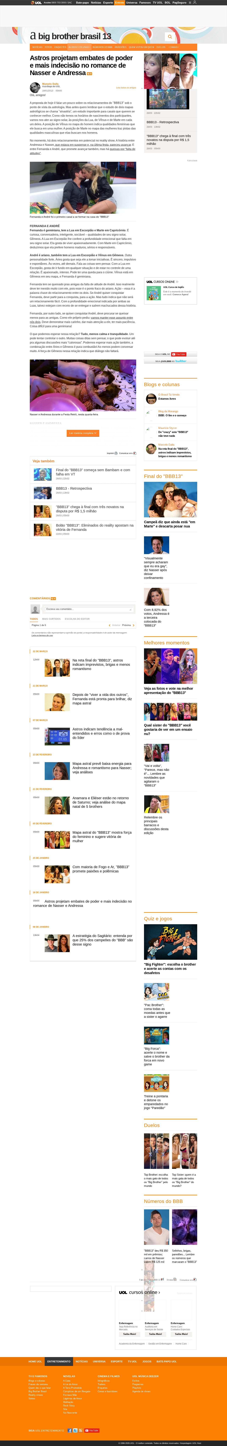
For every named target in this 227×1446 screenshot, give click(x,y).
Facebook (70, 1430)
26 (91, 74)
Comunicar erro (126, 453)
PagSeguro (179, 2)
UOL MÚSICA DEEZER (145, 1376)
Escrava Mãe (70, 1395)
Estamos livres (167, 398)
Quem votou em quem (141, 47)
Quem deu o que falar (40, 1388)
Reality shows (36, 1395)
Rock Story (69, 1405)
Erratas (170, 1280)
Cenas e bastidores (108, 1391)
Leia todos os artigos (126, 87)
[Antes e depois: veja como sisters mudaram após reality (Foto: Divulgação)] (149, 1270)
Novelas (69, 1376)
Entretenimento (58, 1361)
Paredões (120, 47)
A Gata (66, 1380)
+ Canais (173, 47)
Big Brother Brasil (38, 1391)
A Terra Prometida (72, 1388)
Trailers (101, 1384)
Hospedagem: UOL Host (190, 1443)
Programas (137, 1384)
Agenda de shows (141, 1391)
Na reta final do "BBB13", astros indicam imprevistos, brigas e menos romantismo (175, 452)
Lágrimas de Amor (72, 1398)
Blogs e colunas (37, 1380)
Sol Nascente (70, 1412)
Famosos (145, 2)
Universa (131, 2)
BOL (167, 2)
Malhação (68, 1402)
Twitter (75, 1430)
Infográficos (104, 1380)
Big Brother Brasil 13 (74, 36)
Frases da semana (38, 1384)
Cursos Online (164, 282)
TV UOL (158, 2)
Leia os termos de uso (42, 635)
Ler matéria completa (81, 433)
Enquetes (60, 47)
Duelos (160, 47)
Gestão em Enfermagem (160, 1343)
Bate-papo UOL (167, 1361)
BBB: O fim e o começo (172, 415)
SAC (70, 2)
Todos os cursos (184, 1293)
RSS (81, 1430)
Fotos (48, 47)
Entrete (119, 2)
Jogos (146, 1361)
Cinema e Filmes (109, 1376)
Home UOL (35, 1361)
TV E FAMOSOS (38, 1376)
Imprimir (110, 453)
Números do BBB (102, 47)
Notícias (96, 2)
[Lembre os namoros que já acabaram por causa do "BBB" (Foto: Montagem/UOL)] (149, 1280)
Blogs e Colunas (79, 47)
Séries (32, 1398)
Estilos (135, 1380)
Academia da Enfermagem (132, 1343)
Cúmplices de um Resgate (76, 1391)
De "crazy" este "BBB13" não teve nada (173, 434)
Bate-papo (82, 2)
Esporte (108, 2)
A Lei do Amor (70, 1384)
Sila (65, 1409)
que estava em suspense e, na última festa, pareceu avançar (92, 144)
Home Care (181, 1343)
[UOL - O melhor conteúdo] (35, 4)
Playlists (136, 1388)
